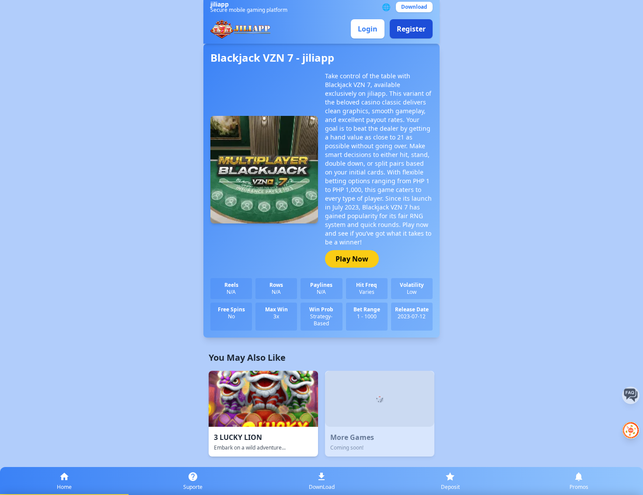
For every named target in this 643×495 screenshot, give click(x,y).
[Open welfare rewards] (631, 430)
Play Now (351, 259)
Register (411, 29)
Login (367, 29)
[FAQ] (631, 395)
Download (414, 6)
